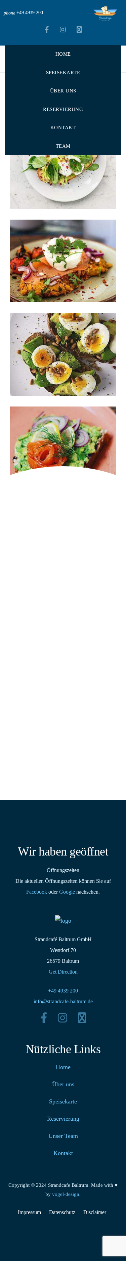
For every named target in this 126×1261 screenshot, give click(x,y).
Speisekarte (63, 72)
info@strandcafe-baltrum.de (63, 1001)
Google (67, 892)
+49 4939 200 (63, 990)
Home (63, 54)
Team (63, 146)
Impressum (29, 1212)
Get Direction (63, 972)
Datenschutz (62, 1212)
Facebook (36, 892)
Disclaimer (94, 1212)
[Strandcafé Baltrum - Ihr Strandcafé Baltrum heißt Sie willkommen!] (105, 13)
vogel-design (65, 1194)
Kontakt (63, 127)
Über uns (63, 90)
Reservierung (63, 109)
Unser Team (63, 1135)
